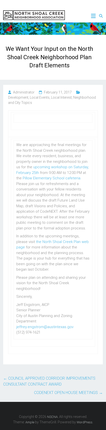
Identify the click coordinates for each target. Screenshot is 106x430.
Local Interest (61, 97)
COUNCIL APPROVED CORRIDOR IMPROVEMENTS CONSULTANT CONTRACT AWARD (49, 381)
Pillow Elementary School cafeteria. (52, 178)
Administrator (24, 92)
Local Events (40, 97)
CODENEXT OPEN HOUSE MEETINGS (68, 392)
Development (18, 97)
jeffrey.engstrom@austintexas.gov (44, 327)
